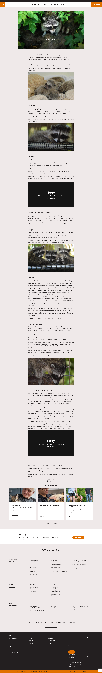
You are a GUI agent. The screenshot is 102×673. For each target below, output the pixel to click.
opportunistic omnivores (38, 232)
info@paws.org (33, 568)
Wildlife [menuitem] (30, 641)
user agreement (75, 671)
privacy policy (74, 654)
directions (12, 561)
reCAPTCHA (80, 656)
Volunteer (54, 4)
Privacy (84, 671)
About (56, 0)
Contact (86, 0)
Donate (34, 4)
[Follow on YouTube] (21, 653)
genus (61, 119)
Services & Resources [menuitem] (52, 641)
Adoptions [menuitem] (31, 640)
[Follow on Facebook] (10, 653)
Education (63, 4)
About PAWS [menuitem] (50, 638)
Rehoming (74, 568)
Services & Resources (76, 0)
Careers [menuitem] (50, 643)
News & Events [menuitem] (51, 640)
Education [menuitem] (31, 645)
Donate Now (96, 4)
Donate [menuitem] (30, 638)
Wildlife (46, 4)
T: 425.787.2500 (12, 646)
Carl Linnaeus (40, 119)
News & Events (64, 0)
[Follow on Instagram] (15, 653)
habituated (34, 326)
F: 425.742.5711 (12, 647)
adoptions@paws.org (34, 574)
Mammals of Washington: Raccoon (55, 465)
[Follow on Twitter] (12, 653)
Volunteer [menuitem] (31, 643)
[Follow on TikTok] (18, 653)
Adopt (40, 4)
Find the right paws (51, 626)
